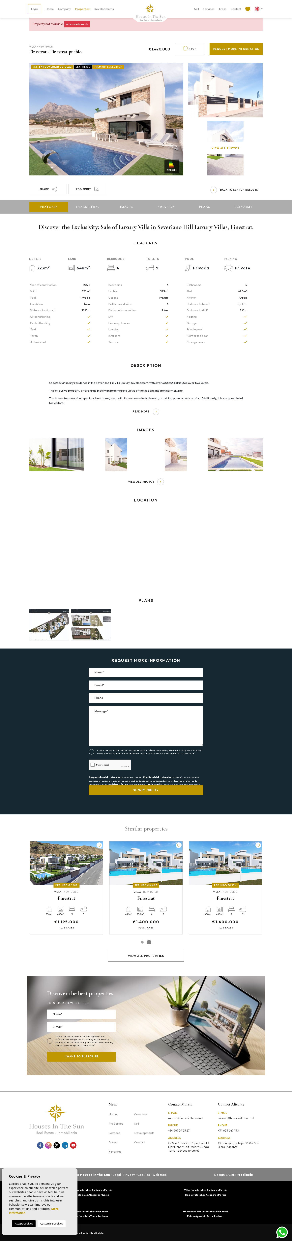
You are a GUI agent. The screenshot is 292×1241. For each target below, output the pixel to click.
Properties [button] (82, 9)
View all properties (146, 956)
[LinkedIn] (65, 1145)
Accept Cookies (24, 1223)
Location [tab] (165, 206)
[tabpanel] (225, 887)
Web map (159, 1175)
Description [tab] (87, 206)
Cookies (143, 1175)
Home (49, 9)
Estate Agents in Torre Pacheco (205, 1216)
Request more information (236, 48)
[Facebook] (40, 1145)
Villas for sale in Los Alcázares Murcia (205, 1190)
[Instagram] (48, 1145)
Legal (116, 1175)
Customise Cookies (51, 1223)
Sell (196, 9)
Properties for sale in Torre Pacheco (86, 1216)
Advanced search (77, 24)
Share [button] (44, 189)
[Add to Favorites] (99, 845)
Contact (236, 9)
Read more (141, 411)
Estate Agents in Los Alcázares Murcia (86, 1194)
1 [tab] (142, 942)
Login (34, 9)
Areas (222, 9)
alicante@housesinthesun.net (236, 1118)
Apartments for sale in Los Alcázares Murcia (86, 1190)
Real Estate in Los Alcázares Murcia (205, 1194)
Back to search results (239, 189)
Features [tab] (48, 206)
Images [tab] (126, 206)
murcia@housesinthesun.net (185, 1118)
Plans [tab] (204, 206)
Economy (243, 206)
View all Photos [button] (141, 481)
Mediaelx (245, 1175)
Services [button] (209, 9)
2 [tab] (149, 942)
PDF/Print (83, 189)
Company (64, 9)
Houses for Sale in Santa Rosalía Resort (205, 1211)
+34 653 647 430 (228, 1130)
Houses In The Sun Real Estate (86, 1232)
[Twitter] (56, 1145)
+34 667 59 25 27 (179, 1130)
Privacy (129, 1175)
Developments (104, 9)
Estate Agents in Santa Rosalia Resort (86, 1211)
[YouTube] (73, 1145)
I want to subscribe (81, 1056)
